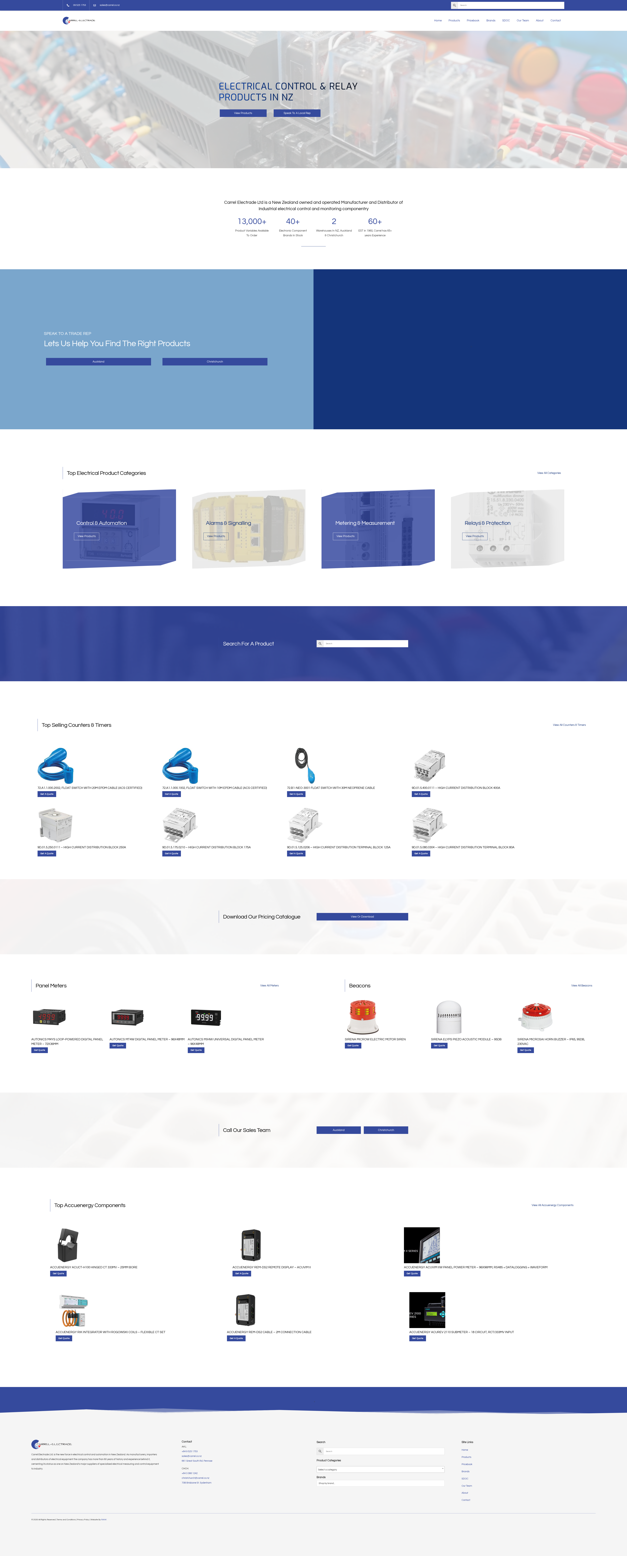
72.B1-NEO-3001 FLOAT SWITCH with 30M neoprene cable (331, 788)
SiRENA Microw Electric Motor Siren (375, 1039)
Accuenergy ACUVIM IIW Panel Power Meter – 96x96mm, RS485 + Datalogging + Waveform (475, 1267)
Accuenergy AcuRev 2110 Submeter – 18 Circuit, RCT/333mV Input (461, 1332)
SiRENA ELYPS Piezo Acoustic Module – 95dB (466, 1039)
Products (454, 20)
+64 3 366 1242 (190, 1473)
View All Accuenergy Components (552, 1205)
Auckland (98, 361)
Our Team (523, 20)
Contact (556, 20)
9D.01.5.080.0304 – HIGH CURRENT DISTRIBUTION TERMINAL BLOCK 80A (463, 847)
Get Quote (39, 1050)
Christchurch (215, 361)
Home (438, 20)
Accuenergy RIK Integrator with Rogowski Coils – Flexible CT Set (110, 1332)
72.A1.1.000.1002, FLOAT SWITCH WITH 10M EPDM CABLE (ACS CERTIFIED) (214, 788)
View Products (243, 113)
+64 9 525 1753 (190, 1451)
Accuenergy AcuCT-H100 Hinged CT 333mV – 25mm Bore (93, 1267)
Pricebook (473, 20)
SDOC (506, 20)
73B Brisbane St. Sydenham (196, 1483)
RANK (104, 1520)
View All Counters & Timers (569, 725)
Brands (490, 20)
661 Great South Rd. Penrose (197, 1461)
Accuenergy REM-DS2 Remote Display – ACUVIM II (272, 1267)
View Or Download (362, 916)
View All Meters (269, 985)
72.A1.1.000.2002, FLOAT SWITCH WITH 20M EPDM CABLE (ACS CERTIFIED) (90, 788)
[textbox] (380, 1469)
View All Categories (549, 473)
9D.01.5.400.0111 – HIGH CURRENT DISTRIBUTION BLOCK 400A (456, 788)
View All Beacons (581, 985)
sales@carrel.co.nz (192, 1456)
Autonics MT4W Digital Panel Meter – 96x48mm (147, 1039)
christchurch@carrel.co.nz (195, 1478)
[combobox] (381, 1469)
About (540, 20)
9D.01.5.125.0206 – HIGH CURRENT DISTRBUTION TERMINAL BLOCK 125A (339, 847)
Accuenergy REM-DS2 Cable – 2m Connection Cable (269, 1332)
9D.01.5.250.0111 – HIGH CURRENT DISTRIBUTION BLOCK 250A (82, 847)
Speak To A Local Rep (297, 113)
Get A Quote (47, 794)
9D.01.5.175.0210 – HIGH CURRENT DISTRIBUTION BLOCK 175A (206, 847)
